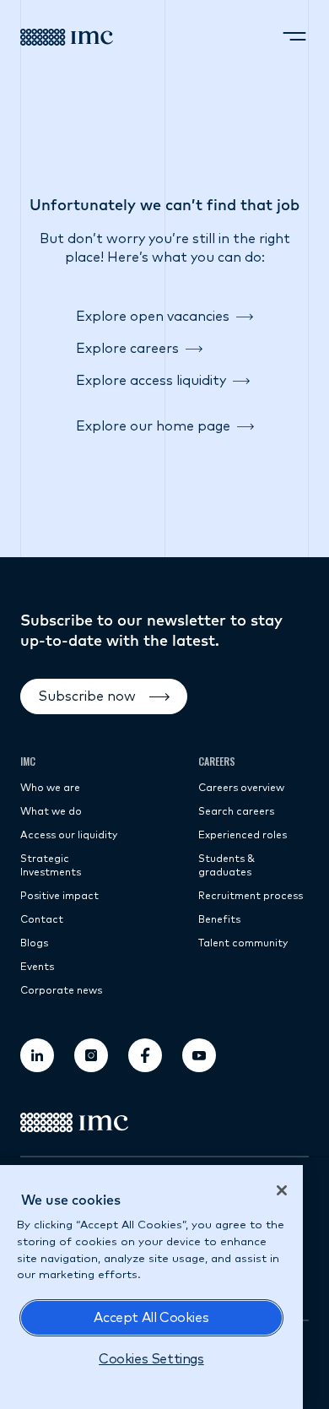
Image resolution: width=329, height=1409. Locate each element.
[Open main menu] (294, 37)
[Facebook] (145, 1055)
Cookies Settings (151, 1359)
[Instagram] (91, 1055)
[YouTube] (199, 1055)
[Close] (281, 1190)
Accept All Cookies (151, 1318)
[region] (151, 1287)
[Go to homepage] (66, 37)
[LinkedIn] (37, 1055)
